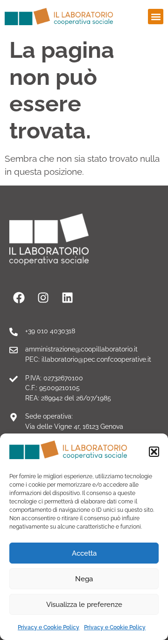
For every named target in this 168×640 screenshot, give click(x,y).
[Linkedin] (67, 298)
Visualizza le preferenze (84, 604)
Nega (84, 579)
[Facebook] (18, 298)
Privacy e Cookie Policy (48, 627)
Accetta (84, 553)
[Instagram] (43, 298)
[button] (154, 451)
